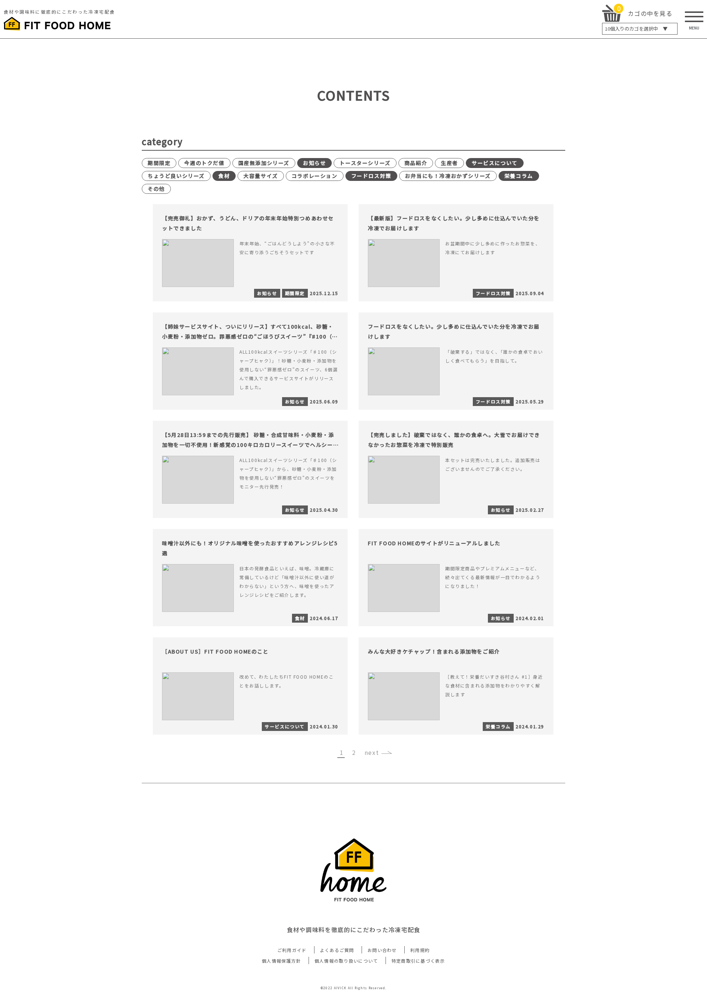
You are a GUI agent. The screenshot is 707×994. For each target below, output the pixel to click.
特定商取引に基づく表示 (418, 961)
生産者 (449, 163)
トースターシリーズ (365, 163)
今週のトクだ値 (204, 163)
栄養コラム (518, 175)
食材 (224, 175)
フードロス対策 (371, 175)
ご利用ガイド (292, 950)
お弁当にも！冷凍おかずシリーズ (448, 175)
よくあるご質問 (337, 950)
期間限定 (159, 163)
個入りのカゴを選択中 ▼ (636, 28)
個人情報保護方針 (281, 961)
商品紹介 (415, 163)
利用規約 (420, 950)
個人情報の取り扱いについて (346, 961)
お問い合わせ (382, 950)
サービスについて (495, 163)
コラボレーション (315, 175)
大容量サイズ (260, 175)
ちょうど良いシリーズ (176, 175)
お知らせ (314, 163)
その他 (156, 188)
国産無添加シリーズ (263, 163)
